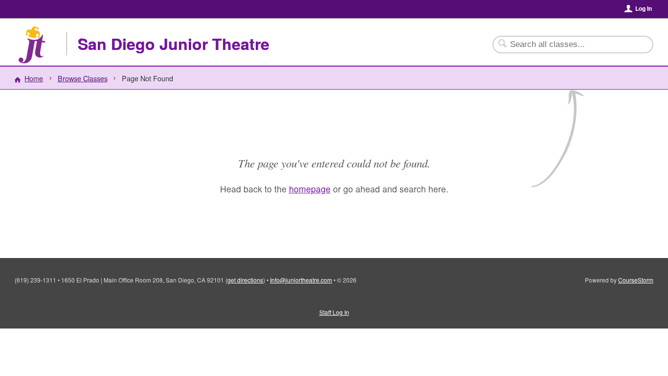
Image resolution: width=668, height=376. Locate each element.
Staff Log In (334, 312)
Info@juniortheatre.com (301, 280)
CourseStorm (635, 280)
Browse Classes (83, 78)
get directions (245, 280)
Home (33, 78)
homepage (310, 189)
